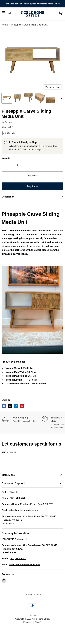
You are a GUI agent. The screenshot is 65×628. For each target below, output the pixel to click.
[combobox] (32, 218)
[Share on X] (10, 406)
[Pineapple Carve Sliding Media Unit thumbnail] (7, 98)
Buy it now (32, 186)
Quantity (6, 158)
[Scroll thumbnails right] (60, 98)
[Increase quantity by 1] (29, 165)
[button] (32, 197)
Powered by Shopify (32, 622)
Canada (31, 594)
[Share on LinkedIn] (16, 406)
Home (5, 24)
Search (32, 615)
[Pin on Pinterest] (22, 406)
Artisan (8, 122)
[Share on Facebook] (4, 406)
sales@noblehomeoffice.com (23, 510)
